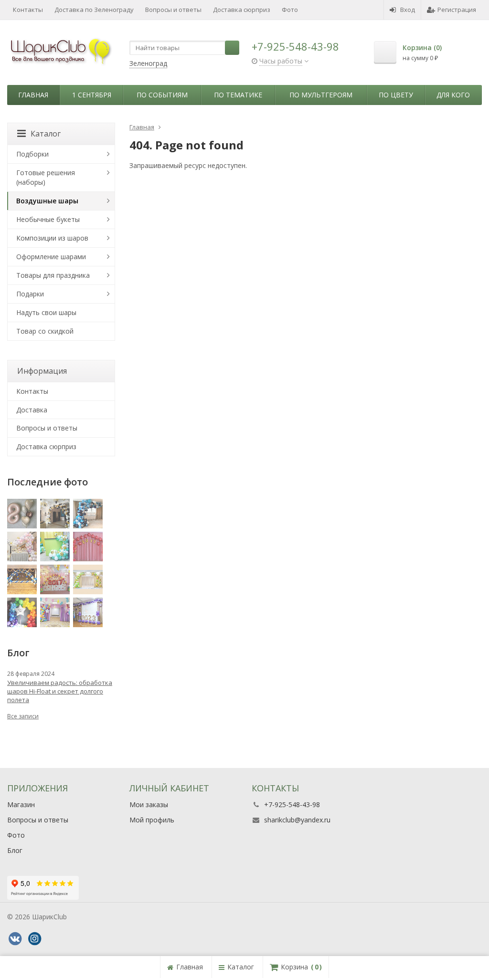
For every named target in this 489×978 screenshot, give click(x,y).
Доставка (31, 409)
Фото (290, 9)
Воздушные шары (47, 200)
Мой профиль (151, 819)
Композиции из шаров (52, 237)
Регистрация (456, 9)
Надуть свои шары (46, 312)
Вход (407, 9)
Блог (14, 850)
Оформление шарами (51, 256)
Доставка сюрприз (241, 9)
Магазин (21, 804)
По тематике (238, 94)
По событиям (162, 94)
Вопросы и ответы (173, 9)
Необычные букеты (48, 219)
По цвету (396, 94)
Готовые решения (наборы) (45, 177)
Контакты (28, 9)
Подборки (32, 153)
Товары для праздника (53, 275)
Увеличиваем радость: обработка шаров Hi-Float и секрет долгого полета (59, 691)
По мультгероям (320, 94)
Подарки (30, 293)
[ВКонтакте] (14, 938)
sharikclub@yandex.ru (297, 819)
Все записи (23, 716)
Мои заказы (148, 804)
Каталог (46, 133)
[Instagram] (34, 938)
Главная (33, 94)
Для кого (453, 94)
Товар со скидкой (45, 331)
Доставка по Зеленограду (94, 9)
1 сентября (91, 94)
